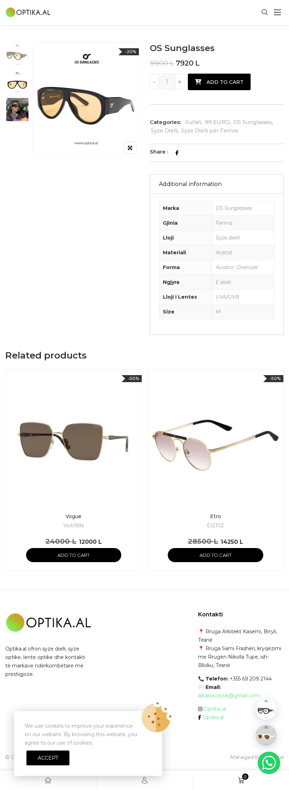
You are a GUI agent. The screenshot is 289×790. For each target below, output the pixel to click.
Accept (48, 758)
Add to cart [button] (73, 555)
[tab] (216, 184)
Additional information (190, 184)
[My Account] (144, 780)
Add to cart (225, 82)
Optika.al (213, 717)
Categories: (165, 122)
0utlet (193, 122)
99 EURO (217, 122)
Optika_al (215, 709)
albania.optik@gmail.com (229, 695)
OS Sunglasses (252, 122)
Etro (215, 516)
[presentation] (10, 477)
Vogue (73, 516)
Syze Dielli (164, 130)
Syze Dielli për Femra (209, 130)
